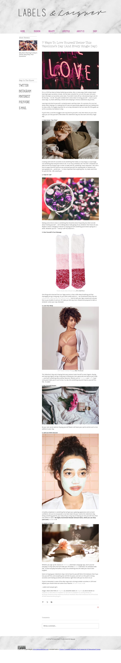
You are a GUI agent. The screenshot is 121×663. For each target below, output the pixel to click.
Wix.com (73, 639)
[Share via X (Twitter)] (47, 602)
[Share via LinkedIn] (51, 602)
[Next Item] (34, 45)
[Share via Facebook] (43, 602)
